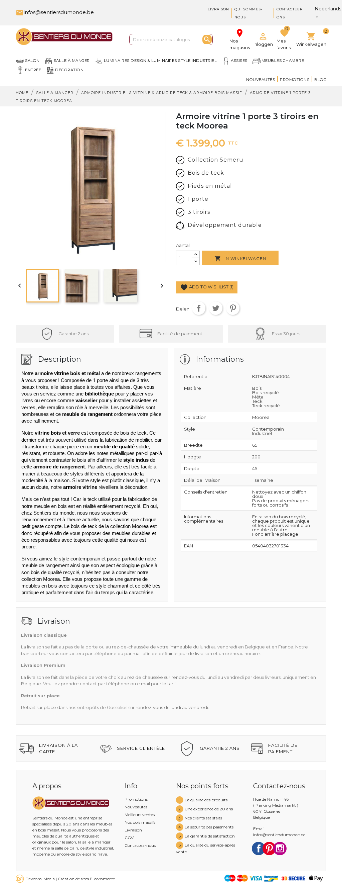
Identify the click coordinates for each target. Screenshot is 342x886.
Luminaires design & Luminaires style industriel (160, 60)
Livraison (218, 9)
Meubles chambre (283, 60)
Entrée (33, 70)
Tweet (215, 308)
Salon (32, 60)
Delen (198, 308)
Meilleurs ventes (140, 814)
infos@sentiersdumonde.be (55, 12)
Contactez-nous (140, 845)
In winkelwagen (240, 258)
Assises (239, 60)
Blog (320, 79)
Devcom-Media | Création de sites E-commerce (70, 878)
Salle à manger (72, 60)
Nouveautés (260, 79)
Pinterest (232, 308)
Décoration (69, 70)
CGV (129, 837)
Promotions (294, 79)
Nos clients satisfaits (203, 817)
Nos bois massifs (140, 822)
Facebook (258, 848)
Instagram (280, 848)
